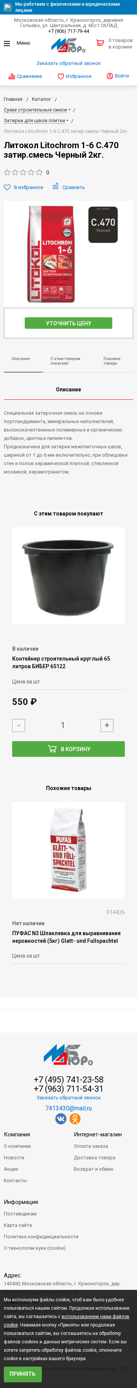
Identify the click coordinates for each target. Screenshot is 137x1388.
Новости (14, 1157)
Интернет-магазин (98, 1134)
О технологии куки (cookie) (35, 1248)
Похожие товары (112, 361)
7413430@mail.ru (68, 1108)
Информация (21, 1202)
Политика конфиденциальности (41, 1236)
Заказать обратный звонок (69, 63)
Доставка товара (94, 1157)
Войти (121, 76)
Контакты (15, 1180)
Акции (11, 1169)
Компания (17, 1134)
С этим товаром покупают (65, 361)
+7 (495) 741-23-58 (69, 1079)
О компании (17, 1146)
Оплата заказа (91, 1146)
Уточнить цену (68, 323)
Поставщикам (20, 1214)
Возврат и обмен (93, 1169)
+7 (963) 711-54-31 (69, 1089)
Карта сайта (18, 1225)
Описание (20, 359)
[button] (68, 173)
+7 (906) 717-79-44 (68, 31)
